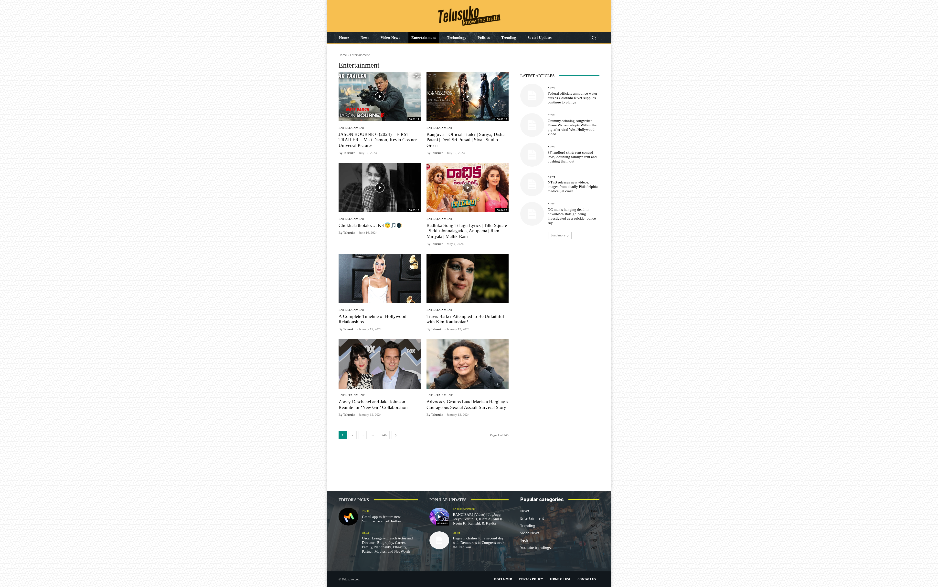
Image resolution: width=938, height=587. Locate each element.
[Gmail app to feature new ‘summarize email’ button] (348, 517)
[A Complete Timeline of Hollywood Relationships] (380, 278)
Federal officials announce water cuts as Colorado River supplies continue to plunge (572, 97)
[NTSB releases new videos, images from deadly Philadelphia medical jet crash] (532, 184)
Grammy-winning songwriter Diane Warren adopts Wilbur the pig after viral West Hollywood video (572, 127)
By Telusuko (347, 153)
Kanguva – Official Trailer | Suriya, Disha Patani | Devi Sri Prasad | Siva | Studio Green (465, 140)
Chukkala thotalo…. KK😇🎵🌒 (370, 225)
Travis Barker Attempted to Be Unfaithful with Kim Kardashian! (465, 319)
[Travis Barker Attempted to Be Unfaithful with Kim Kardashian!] (467, 278)
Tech (365, 511)
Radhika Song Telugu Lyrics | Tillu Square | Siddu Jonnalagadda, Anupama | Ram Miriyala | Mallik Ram (466, 231)
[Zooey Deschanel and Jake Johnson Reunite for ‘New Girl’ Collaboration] (380, 364)
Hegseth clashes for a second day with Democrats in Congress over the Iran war (478, 542)
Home (343, 55)
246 (384, 435)
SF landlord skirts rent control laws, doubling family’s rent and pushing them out (572, 157)
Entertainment (352, 127)
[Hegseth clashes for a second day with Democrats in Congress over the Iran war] (439, 540)
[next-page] (396, 435)
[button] (593, 37)
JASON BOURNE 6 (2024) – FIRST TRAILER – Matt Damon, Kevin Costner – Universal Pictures (379, 140)
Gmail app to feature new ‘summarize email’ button (381, 519)
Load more (558, 235)
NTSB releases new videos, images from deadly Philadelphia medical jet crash (573, 186)
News (551, 88)
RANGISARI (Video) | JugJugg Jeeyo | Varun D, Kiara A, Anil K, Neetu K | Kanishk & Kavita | (478, 519)
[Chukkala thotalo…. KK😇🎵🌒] (380, 187)
